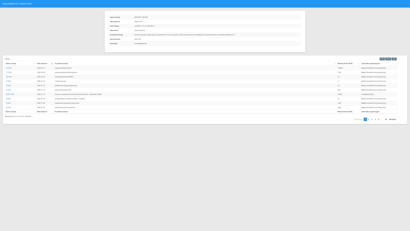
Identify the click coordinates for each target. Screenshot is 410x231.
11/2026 (9, 72)
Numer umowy (11, 63)
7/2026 (8, 85)
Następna (392, 119)
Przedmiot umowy (61, 63)
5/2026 (8, 107)
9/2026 (8, 81)
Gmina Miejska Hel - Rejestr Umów (17, 4)
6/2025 (8, 90)
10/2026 (9, 77)
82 (386, 119)
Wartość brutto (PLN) (345, 63)
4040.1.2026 (10, 94)
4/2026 (8, 99)
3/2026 (8, 103)
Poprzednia (358, 119)
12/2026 (9, 68)
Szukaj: (7, 59)
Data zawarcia (42, 63)
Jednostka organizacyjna (370, 63)
